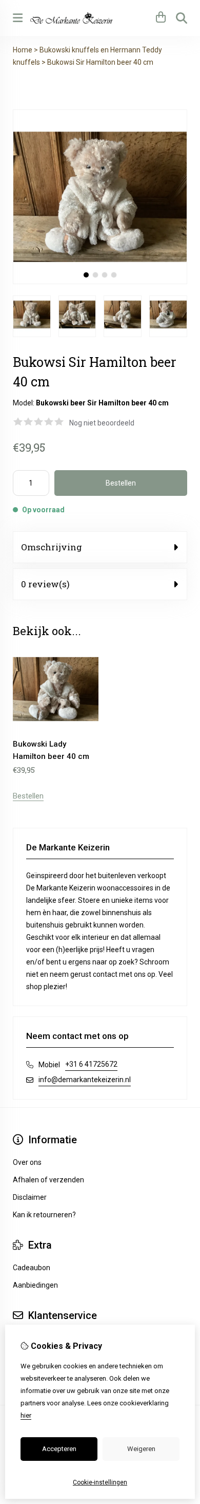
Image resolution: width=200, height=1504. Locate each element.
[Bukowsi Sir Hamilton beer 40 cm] (100, 281)
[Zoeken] (181, 18)
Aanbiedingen (35, 1285)
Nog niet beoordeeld (101, 423)
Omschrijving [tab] (51, 547)
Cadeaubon (31, 1268)
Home (22, 50)
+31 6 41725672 (91, 1064)
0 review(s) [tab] (45, 584)
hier (26, 1415)
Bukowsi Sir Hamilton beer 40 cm (100, 62)
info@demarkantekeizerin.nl (84, 1079)
